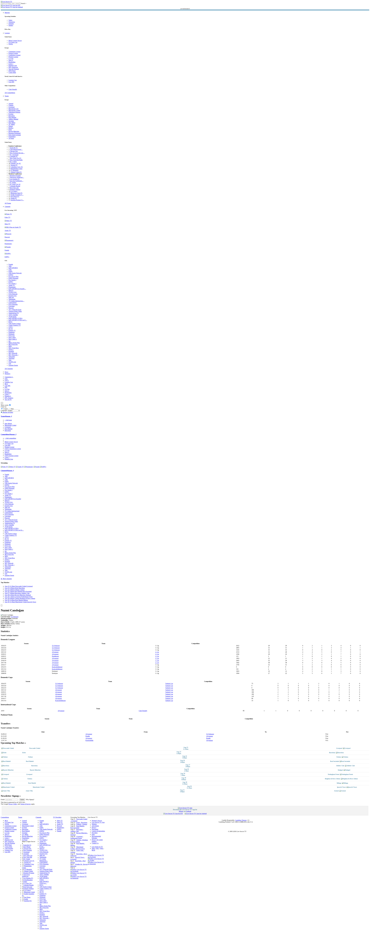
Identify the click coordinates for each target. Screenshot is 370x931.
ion (9, 341)
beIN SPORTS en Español (13, 499)
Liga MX (11, 82)
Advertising (95, 826)
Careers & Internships (98, 831)
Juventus (11, 121)
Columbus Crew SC (17, 167)
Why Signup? (30, 799)
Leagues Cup (13, 80)
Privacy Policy (13, 804)
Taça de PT (8, 399)
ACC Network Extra (15, 309)
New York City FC (15, 158)
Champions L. (9, 377)
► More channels (6, 579)
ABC (10, 266)
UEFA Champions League (13, 449)
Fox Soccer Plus (13, 276)
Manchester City (14, 109)
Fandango (12, 332)
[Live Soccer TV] (6, 1)
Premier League (13, 57)
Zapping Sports (13, 365)
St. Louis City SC (15, 184)
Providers (95, 833)
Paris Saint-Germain (15, 135)
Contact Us (95, 843)
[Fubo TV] (4, 467)
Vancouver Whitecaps (26, 875)
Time (12, 409)
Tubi (10, 360)
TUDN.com (12, 362)
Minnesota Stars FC (16, 193)
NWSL (11, 44)
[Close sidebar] (1, 605)
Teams (7, 96)
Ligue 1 (11, 64)
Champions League (14, 51)
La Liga (11, 58)
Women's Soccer (97, 820)
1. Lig (157, 660)
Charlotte (26, 854)
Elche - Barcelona (81, 822)
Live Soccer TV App (98, 822)
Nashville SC (14, 148)
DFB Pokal (12, 71)
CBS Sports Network (15, 273)
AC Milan (12, 124)
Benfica (11, 128)
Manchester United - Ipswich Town (77, 847)
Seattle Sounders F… (17, 195)
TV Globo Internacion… (43, 859)
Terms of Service (25, 804)
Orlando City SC (16, 163)
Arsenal (11, 103)
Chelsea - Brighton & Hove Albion (79, 841)
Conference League (15, 55)
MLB (93, 850)
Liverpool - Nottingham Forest (76, 837)
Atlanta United (28, 871)
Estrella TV (12, 330)
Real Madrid (12, 117)
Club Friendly (13, 89)
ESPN (10, 271)
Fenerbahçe (12, 136)
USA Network (13, 294)
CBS (10, 269)
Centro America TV (15, 325)
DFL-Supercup (13, 67)
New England (27, 850)
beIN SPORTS (13, 268)
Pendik (88, 736)
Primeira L (8, 396)
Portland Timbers (15, 189)
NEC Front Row (14, 348)
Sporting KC (28, 901)
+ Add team (8, 420)
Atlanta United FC (16, 172)
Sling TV (60, 820)
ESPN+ (11, 282)
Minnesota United (29, 892)
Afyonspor (55, 652)
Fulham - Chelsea (81, 824)
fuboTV (11, 290)
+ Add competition (10, 438)
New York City (28, 855)
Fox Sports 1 (12, 280)
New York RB (27, 857)
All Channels (9, 368)
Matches (7, 12)
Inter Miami (26, 847)
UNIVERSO (13, 302)
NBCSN (11, 297)
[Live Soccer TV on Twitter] (79, 875)
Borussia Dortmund (15, 133)
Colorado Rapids (15, 186)
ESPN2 (11, 275)
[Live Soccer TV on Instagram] (79, 878)
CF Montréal (14, 170)
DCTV (11, 329)
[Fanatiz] (37, 467)
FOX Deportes (13, 304)
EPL (6, 387)
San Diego (27, 897)
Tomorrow (12, 22)
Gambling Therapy (241, 820)
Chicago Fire (14, 151)
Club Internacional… (16, 149)
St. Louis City (27, 883)
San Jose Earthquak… (16, 181)
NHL (101, 848)
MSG (10, 346)
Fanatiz (11, 264)
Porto (10, 129)
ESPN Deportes (13, 278)
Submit (22, 799)
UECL (7, 380)
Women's (7, 373)
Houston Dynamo (15, 175)
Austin (26, 899)
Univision (12, 306)
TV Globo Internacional (12, 511)
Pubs (93, 834)
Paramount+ (12, 287)
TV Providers (57, 817)
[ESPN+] (43, 467)
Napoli (11, 126)
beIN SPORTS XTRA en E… (18, 320)
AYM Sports (12, 316)
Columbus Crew (29, 864)
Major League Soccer (15, 40)
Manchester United (14, 110)
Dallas (25, 881)
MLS (6, 384)
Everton (11, 114)
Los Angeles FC (15, 179)
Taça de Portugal (14, 69)
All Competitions (10, 93)
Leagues (7, 33)
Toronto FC (14, 165)
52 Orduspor (14, 617)
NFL (97, 848)
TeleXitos (11, 358)
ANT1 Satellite (13, 315)
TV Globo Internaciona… (16, 301)
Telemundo (12, 299)
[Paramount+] (28, 467)
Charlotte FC (14, 156)
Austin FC (14, 198)
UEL (6, 379)
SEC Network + (13, 355)
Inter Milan (12, 123)
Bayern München (14, 131)
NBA (93, 848)
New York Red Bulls (16, 160)
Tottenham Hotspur (14, 112)
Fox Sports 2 (12, 283)
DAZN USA (13, 296)
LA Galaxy (14, 191)
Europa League (13, 53)
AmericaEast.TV (14, 313)
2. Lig (157, 652)
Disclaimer (95, 829)
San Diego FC (15, 196)
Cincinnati (26, 852)
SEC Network (13, 353)
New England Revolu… (17, 153)
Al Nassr (11, 138)
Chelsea (11, 105)
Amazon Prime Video (15, 311)
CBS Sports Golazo (15, 323)
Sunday (11, 25)
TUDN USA (13, 292)
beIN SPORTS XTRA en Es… (14, 530)
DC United (13, 161)
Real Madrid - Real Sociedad (77, 827)
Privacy (94, 827)
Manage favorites (7, 412)
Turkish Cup (169, 683)
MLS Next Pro (13, 344)
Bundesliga (12, 62)
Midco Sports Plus (14, 343)
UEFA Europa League (11, 456)
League (5, 409)
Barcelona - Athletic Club (76, 830)
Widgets (94, 824)
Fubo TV (60, 822)
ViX (10, 363)
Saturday (11, 23)
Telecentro (12, 356)
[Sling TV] (12, 467)
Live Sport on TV (97, 847)
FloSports (11, 334)
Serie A (11, 60)
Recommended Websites (96, 837)
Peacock (11, 308)
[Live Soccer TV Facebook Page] (79, 871)
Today (10, 20)
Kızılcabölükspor (57, 667)
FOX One (12, 336)
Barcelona (12, 116)
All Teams (8, 203)
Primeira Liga (13, 65)
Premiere (11, 351)
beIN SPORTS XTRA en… (44, 882)
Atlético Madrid (13, 119)
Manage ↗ (8, 416)
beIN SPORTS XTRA (15, 318)
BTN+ (11, 322)
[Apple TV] (20, 467)
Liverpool (12, 107)
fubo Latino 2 (13, 339)
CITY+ (11, 327)
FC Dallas (13, 182)
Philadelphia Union (16, 168)
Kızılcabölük (89, 740)
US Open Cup (13, 42)
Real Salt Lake (14, 188)
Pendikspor (55, 656)
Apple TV (12, 285)
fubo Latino (12, 337)
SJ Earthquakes (28, 880)
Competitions (5, 434)
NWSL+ (11, 350)
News (6, 372)
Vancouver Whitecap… (17, 177)
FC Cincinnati (14, 155)
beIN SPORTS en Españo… (17, 289)
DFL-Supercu (9, 398)
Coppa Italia (12, 72)
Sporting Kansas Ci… (17, 200)
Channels (7, 206)
